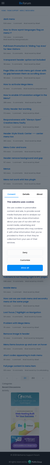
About (40, 194)
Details (26, 194)
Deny (25, 252)
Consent (11, 194)
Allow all (25, 268)
